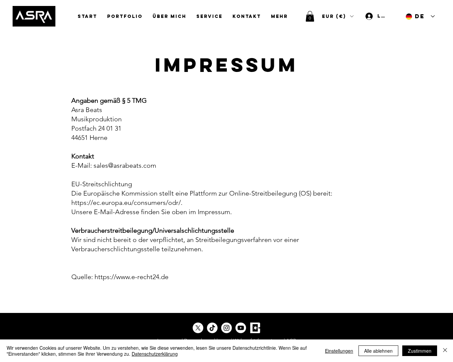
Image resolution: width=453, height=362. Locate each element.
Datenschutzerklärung (155, 353)
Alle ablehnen (378, 350)
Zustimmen (419, 350)
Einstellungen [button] (339, 350)
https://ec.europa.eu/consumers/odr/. (126, 203)
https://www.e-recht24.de (131, 277)
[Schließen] (445, 351)
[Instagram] (226, 328)
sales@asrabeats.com (125, 165)
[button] (309, 16)
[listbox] (337, 16)
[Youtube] (240, 328)
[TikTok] (212, 328)
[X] (198, 328)
